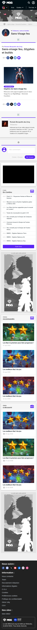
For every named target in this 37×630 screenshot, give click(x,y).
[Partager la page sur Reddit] (15, 57)
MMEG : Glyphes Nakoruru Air (16, 237)
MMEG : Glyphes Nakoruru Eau (16, 241)
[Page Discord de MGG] (7, 568)
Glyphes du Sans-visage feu (15, 89)
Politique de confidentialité (12, 599)
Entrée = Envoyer (17, 157)
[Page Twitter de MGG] (11, 568)
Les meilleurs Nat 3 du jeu (12, 369)
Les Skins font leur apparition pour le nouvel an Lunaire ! (20, 208)
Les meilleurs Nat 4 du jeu (12, 396)
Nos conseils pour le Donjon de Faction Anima (18, 228)
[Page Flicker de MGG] (23, 568)
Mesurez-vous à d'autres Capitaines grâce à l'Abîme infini (19, 202)
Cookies (5, 593)
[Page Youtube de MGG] (15, 568)
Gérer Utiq (6, 602)
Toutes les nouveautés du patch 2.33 (18, 213)
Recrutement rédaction (10, 583)
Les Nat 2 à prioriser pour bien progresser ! (18, 343)
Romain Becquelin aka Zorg (13, 46)
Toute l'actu (18, 246)
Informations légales (9, 586)
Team (4, 580)
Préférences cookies (9, 596)
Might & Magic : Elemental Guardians (16, 24)
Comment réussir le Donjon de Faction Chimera (18, 223)
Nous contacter (7, 576)
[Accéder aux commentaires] (18, 57)
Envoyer (30, 157)
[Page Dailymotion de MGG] (19, 568)
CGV (4, 605)
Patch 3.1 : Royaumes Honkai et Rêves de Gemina (19, 197)
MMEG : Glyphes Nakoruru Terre (16, 233)
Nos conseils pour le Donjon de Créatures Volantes (19, 217)
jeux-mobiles (9, 86)
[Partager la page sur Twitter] (11, 57)
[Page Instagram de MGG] (27, 568)
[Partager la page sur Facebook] (7, 57)
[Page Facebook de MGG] (3, 568)
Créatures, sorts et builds (20, 30)
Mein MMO (6, 614)
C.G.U (4, 589)
